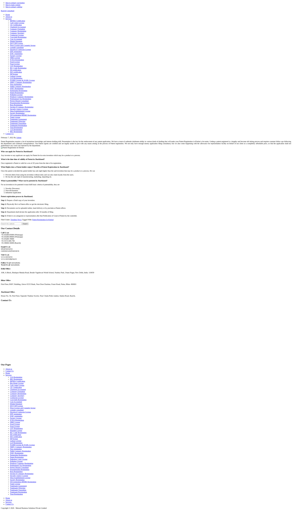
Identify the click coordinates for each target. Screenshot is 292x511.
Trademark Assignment (18, 486)
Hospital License (16, 431)
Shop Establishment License (20, 478)
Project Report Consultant (19, 467)
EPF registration (16, 414)
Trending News (16, 220)
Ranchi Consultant (7, 11)
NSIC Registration (16, 453)
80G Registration (16, 379)
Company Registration (18, 394)
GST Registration (16, 428)
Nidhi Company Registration (20, 451)
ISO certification (16, 437)
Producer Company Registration (21, 463)
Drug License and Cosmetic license (22, 408)
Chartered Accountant (18, 389)
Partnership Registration (18, 455)
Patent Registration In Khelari (43, 220)
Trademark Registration (18, 492)
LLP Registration (16, 443)
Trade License (15, 484)
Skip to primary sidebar (13, 7)
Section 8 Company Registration (21, 474)
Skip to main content (12, 5)
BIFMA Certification (17, 381)
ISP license (14, 439)
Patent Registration (17, 457)
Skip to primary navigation (15, 3)
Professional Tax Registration (20, 465)
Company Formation (17, 392)
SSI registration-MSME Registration (23, 482)
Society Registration (17, 480)
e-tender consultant (17, 410)
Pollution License (16, 461)
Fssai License (15, 426)
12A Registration (16, 377)
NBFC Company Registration (21, 447)
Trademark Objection (17, 488)
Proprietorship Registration (19, 470)
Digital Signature (16, 404)
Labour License (15, 441)
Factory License (16, 418)
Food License (15, 424)
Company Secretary (17, 396)
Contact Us (9, 371)
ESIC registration (16, 416)
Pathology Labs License (18, 459)
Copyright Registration (18, 400)
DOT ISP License (16, 406)
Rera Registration (16, 472)
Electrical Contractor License (20, 412)
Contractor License (17, 398)
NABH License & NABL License (22, 445)
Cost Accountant (16, 402)
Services (8, 375)
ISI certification (15, 435)
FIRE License (15, 422)
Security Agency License (19, 476)
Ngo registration (16, 449)
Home (7, 373)
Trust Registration (16, 494)
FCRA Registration (17, 420)
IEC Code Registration (18, 433)
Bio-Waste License (17, 383)
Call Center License (17, 385)
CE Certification (16, 387)
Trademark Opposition (18, 490)
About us (8, 369)
